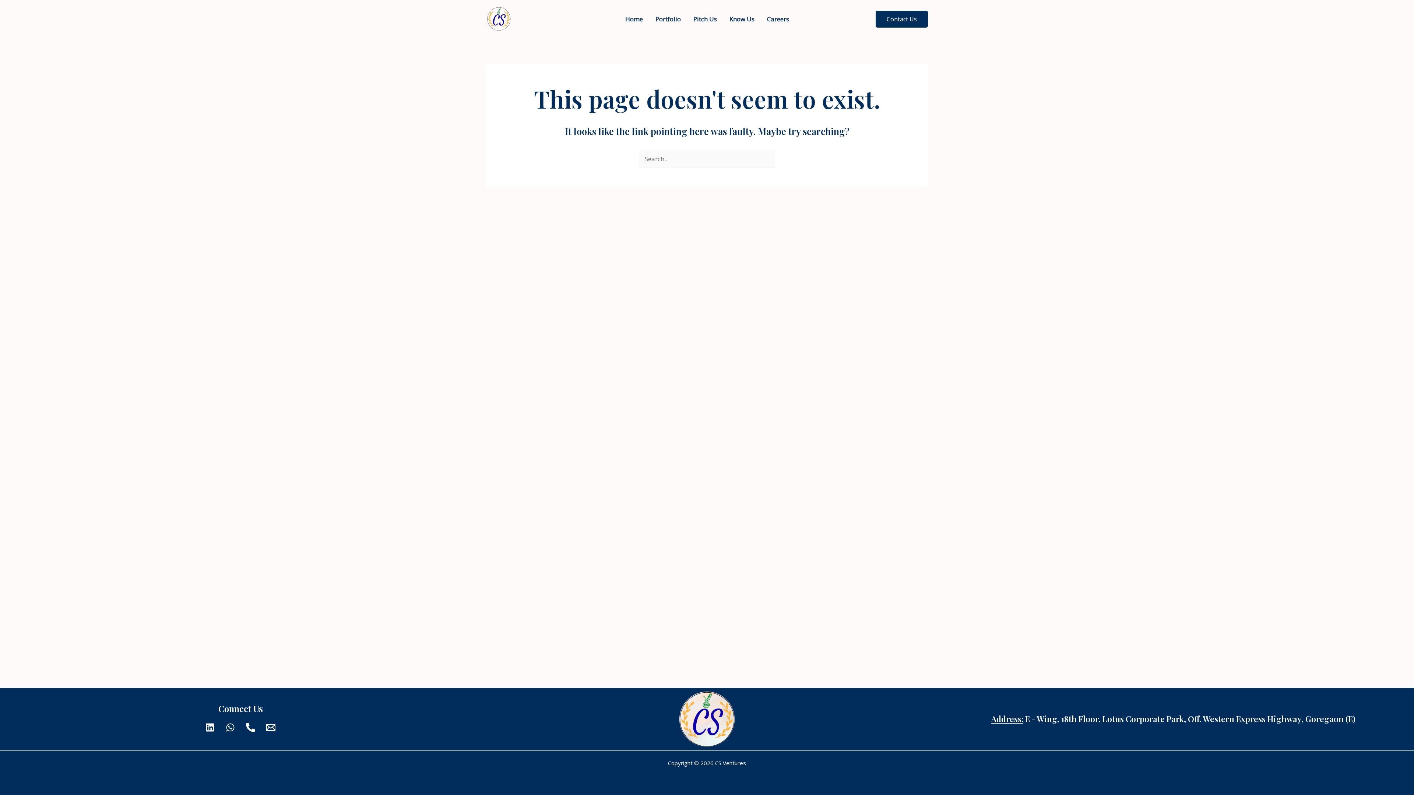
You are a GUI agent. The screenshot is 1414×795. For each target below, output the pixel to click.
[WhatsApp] (230, 727)
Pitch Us (705, 19)
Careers (778, 19)
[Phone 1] (250, 727)
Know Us (742, 19)
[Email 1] (270, 727)
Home (634, 19)
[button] (902, 19)
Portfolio (668, 19)
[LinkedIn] (210, 727)
